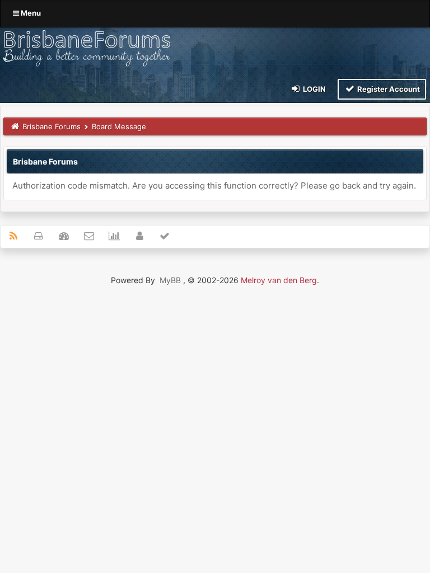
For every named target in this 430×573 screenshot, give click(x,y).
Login (313, 88)
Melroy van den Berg (279, 280)
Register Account (388, 88)
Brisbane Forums (51, 126)
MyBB (170, 280)
